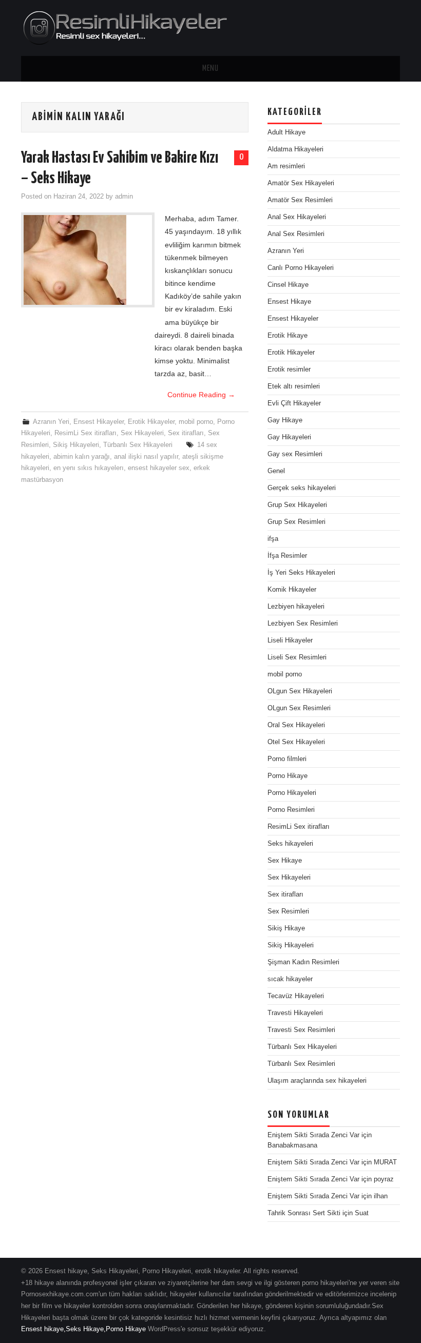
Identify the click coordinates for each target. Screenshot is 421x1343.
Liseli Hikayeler (290, 640)
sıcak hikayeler (290, 979)
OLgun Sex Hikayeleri (299, 691)
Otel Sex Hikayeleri (296, 742)
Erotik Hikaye (287, 335)
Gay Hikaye (284, 420)
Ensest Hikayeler (98, 421)
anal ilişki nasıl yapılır (146, 456)
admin (124, 196)
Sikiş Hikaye (286, 928)
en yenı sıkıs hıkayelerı (88, 468)
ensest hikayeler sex (158, 468)
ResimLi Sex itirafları (85, 433)
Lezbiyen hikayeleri (295, 606)
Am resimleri (286, 166)
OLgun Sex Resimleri (299, 708)
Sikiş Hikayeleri (76, 445)
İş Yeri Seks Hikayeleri (301, 572)
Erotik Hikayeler (151, 421)
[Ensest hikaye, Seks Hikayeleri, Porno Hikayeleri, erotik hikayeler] (124, 27)
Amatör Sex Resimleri (300, 200)
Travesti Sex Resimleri (301, 1030)
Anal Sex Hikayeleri (296, 217)
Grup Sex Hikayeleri (297, 505)
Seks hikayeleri (290, 843)
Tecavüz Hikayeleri (295, 996)
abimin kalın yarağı (81, 456)
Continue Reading (201, 395)
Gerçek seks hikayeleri (301, 488)
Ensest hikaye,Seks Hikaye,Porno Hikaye (83, 1329)
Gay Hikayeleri (289, 437)
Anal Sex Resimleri (295, 234)
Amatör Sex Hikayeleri (300, 183)
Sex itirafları (186, 433)
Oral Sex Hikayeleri (296, 725)
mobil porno (196, 421)
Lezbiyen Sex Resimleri (302, 623)
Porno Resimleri (291, 809)
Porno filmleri (287, 759)
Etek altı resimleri (293, 386)
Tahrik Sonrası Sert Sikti (303, 1213)
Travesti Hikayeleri (295, 1013)
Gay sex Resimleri (294, 454)
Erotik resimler (289, 369)
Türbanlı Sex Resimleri (301, 1063)
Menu (210, 68)
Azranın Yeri (51, 421)
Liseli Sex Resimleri (297, 657)
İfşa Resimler (287, 555)
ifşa (272, 538)
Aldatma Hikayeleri (295, 149)
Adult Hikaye (286, 132)
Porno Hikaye (287, 776)
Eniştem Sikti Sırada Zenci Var (313, 1135)
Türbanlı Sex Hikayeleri (138, 445)
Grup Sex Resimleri (296, 521)
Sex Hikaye (284, 860)
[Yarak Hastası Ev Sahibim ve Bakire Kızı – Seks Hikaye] (88, 260)
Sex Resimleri (288, 911)
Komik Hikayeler (291, 589)
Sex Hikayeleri (142, 433)
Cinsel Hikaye (288, 284)
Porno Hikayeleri (291, 792)
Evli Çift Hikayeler (294, 403)
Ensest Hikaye (289, 301)
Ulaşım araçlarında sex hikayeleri (317, 1080)
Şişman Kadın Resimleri (303, 962)
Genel (276, 471)
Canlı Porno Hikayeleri (300, 267)
